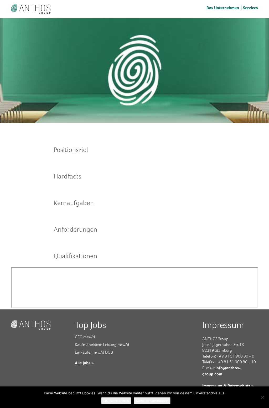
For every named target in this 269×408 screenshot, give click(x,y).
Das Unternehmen (222, 7)
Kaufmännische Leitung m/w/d (102, 344)
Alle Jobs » (84, 362)
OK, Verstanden (116, 401)
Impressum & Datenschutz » (228, 385)
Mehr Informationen (152, 401)
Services (250, 7)
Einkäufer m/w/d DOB (94, 352)
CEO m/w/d (85, 336)
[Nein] (262, 397)
